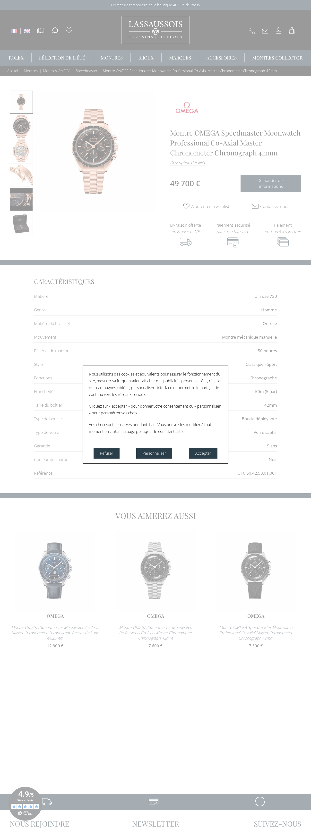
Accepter (203, 453)
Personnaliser (154, 453)
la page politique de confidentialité (153, 431)
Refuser (106, 453)
